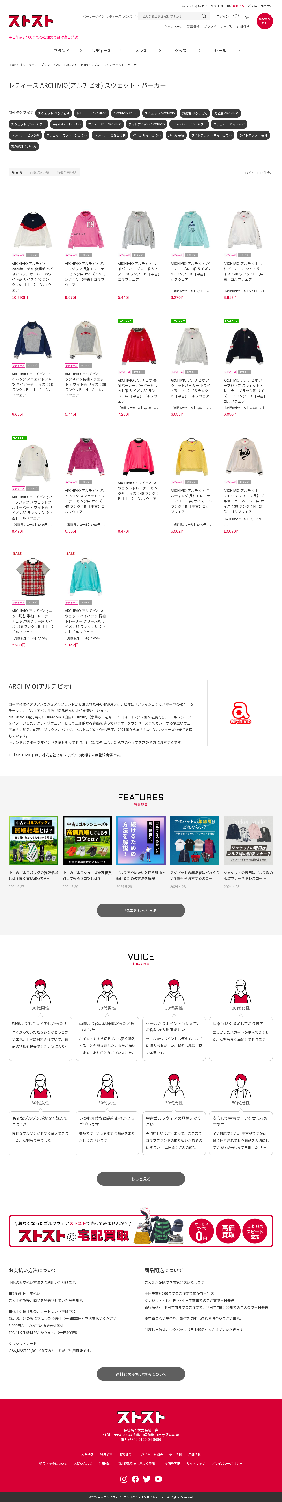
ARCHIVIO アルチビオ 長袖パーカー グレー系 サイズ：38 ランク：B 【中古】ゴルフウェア (139, 271)
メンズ (127, 16)
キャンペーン (173, 26)
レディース (113, 16)
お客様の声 (127, 1454)
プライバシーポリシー (227, 1463)
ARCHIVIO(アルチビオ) (72, 65)
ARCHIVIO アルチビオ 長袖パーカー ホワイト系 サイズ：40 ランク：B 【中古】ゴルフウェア (244, 271)
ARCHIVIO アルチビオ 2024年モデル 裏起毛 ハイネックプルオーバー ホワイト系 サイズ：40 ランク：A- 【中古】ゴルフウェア (32, 276)
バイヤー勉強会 (152, 1454)
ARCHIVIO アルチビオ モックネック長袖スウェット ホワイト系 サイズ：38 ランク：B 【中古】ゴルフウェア (85, 384)
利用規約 (105, 1463)
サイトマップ (196, 1463)
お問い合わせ (83, 1463)
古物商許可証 (170, 1463)
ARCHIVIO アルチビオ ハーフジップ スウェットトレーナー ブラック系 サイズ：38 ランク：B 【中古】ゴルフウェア (244, 390)
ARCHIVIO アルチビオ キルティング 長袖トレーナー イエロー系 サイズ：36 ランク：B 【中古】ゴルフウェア (191, 501)
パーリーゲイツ (93, 16)
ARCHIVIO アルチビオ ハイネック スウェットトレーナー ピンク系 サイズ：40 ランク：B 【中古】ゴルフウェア (85, 501)
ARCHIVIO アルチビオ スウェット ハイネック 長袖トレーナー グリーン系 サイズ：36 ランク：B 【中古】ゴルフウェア (85, 621)
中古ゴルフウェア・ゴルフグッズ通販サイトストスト (132, 1497)
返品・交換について (53, 1463)
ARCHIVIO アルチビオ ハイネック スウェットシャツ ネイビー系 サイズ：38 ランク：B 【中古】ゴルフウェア (32, 384)
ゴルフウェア (28, 65)
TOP (13, 65)
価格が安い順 (39, 172)
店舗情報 (243, 26)
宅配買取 (265, 21)
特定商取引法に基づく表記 (136, 1463)
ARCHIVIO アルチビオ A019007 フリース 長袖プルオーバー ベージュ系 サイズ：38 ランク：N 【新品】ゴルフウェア (244, 501)
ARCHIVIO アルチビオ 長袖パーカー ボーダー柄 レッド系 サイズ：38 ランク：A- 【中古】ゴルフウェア (138, 390)
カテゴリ (227, 26)
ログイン (223, 16)
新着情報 (193, 26)
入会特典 (87, 1454)
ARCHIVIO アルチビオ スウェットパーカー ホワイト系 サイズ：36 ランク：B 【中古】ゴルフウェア (191, 388)
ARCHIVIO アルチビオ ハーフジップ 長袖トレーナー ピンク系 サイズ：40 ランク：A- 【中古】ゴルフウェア (86, 274)
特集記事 (106, 1454)
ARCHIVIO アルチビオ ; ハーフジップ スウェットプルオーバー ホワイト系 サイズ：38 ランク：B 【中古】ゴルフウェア (32, 507)
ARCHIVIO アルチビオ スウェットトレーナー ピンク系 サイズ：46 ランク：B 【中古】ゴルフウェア (138, 490)
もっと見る (141, 1179)
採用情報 (175, 1454)
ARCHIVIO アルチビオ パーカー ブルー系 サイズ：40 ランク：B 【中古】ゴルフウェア (191, 271)
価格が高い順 (66, 172)
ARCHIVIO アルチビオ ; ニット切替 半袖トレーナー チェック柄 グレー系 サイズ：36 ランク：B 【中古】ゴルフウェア (33, 621)
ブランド (210, 26)
